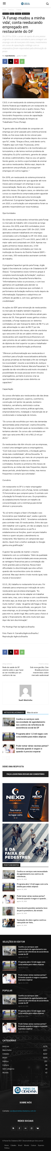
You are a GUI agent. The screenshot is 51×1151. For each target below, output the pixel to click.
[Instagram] (31, 1128)
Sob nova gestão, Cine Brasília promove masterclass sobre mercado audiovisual (39, 671)
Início (4, 10)
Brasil (12, 13)
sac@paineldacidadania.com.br (23, 1111)
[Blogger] (13, 1128)
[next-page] (8, 758)
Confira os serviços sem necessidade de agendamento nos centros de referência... (32, 873)
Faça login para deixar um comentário (25, 774)
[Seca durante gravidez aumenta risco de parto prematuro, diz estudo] (8, 911)
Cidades (19, 10)
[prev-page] (4, 758)
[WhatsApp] (22, 61)
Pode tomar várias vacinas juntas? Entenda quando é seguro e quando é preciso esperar (32, 749)
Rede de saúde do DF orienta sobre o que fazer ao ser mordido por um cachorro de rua (13, 671)
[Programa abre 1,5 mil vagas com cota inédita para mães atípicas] (8, 736)
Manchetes (26, 13)
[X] (10, 61)
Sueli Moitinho (10, 56)
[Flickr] (25, 1128)
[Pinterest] (16, 61)
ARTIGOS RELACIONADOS (14, 713)
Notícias (11, 10)
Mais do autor (32, 713)
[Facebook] (4, 61)
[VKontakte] (37, 1128)
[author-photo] (25, 697)
